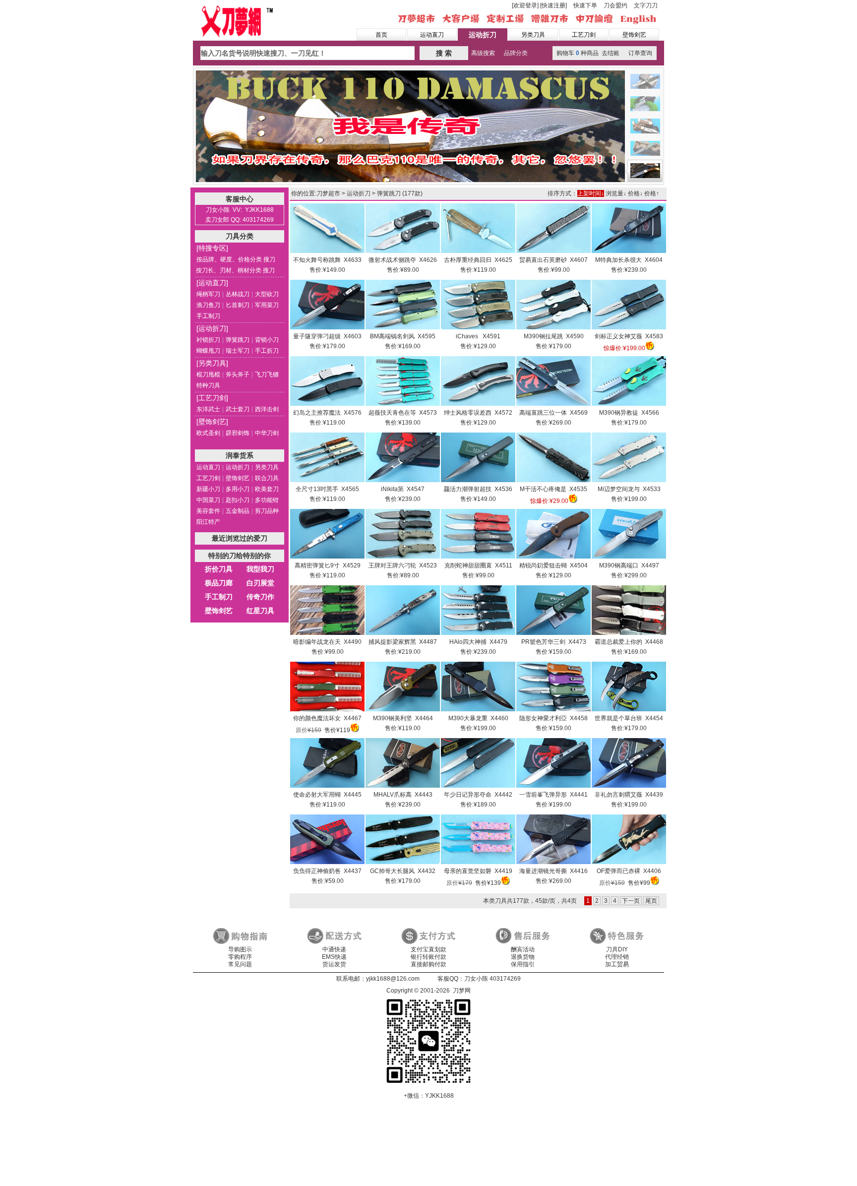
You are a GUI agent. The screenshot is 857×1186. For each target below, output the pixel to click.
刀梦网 (239, 20)
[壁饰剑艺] (212, 422)
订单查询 (640, 53)
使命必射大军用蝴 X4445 (327, 794)
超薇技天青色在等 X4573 (402, 412)
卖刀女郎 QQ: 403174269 (239, 219)
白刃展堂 (260, 583)
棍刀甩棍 (208, 374)
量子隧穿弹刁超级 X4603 (327, 336)
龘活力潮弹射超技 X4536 (478, 489)
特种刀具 (208, 385)
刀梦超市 (328, 193)
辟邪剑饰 (237, 433)
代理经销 (617, 956)
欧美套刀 (267, 489)
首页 (381, 34)
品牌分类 (516, 53)
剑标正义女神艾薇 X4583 (629, 336)
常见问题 (240, 964)
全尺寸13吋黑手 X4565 (327, 489)
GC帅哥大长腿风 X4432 (402, 871)
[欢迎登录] (525, 5)
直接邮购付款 (428, 964)
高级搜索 (483, 53)
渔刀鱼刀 (208, 305)
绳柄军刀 (208, 294)
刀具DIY (617, 949)
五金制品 (237, 510)
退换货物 (523, 956)
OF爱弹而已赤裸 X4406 (629, 871)
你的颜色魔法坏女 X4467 (327, 718)
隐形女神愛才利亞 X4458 (553, 718)
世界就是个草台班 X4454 (629, 718)
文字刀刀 (646, 5)
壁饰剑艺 (634, 34)
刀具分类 (239, 236)
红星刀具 (260, 611)
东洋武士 (208, 409)
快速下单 (585, 5)
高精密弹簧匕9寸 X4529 (328, 565)
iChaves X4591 (478, 336)
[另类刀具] (212, 363)
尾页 (651, 900)
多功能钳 (267, 500)
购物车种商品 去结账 (587, 53)
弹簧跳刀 (237, 339)
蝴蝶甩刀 (208, 350)
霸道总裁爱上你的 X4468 (629, 641)
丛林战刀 (237, 294)
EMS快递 (334, 956)
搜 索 (444, 53)
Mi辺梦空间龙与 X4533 (629, 489)
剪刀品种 (267, 510)
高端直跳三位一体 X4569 (553, 412)
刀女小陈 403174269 (492, 978)
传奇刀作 (260, 597)
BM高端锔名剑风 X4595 (402, 336)
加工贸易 (617, 964)
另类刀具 (533, 34)
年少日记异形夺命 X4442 (478, 794)
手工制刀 (208, 315)
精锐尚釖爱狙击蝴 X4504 (553, 565)
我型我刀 (260, 569)
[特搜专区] (212, 248)
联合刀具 (267, 478)
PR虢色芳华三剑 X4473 (553, 641)
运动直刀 (432, 34)
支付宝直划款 (428, 949)
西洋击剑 (267, 409)
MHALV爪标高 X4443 (402, 794)
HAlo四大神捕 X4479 (478, 641)
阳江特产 (208, 521)
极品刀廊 (219, 583)
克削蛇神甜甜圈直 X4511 (478, 565)
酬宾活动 (523, 949)
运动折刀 (482, 35)
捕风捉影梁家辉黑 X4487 (402, 641)
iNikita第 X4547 (403, 489)
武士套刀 (237, 409)
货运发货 (334, 964)
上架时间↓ (590, 193)
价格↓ (635, 193)
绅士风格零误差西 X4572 (478, 412)
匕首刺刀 (237, 305)
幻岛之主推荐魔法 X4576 (327, 412)
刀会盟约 (615, 5)
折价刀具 (219, 569)
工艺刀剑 (584, 34)
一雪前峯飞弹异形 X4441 (553, 794)
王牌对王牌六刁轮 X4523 (402, 565)
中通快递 (334, 949)
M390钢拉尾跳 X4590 (554, 336)
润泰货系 (239, 455)
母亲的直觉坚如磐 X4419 (478, 871)
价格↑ (651, 193)
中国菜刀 (208, 500)
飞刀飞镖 (267, 374)
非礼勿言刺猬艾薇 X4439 (629, 794)
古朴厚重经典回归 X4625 (478, 259)
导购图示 (240, 949)
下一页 (631, 900)
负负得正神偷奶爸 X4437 (327, 871)
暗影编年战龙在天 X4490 (327, 641)
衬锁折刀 (208, 339)
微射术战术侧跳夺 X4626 (402, 259)
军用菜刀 (267, 305)
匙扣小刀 (237, 500)
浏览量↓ (616, 193)
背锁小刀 (267, 339)
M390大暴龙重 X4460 (478, 718)
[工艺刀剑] (212, 398)
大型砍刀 (267, 294)
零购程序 (240, 956)
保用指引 (523, 964)
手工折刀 (267, 350)
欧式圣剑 (208, 433)
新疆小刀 (208, 489)
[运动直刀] (212, 283)
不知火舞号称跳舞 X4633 (327, 259)
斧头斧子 (237, 374)
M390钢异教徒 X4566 (629, 412)
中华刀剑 (267, 433)
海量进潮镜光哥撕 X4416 (553, 871)
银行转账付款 (428, 956)
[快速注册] (553, 5)
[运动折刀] (212, 328)
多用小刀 (237, 489)
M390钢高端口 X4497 (629, 565)
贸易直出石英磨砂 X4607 (553, 259)
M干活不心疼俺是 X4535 (553, 489)
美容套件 (208, 510)
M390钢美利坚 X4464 (403, 718)
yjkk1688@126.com (393, 978)
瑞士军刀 (237, 350)
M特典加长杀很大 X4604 (629, 259)
